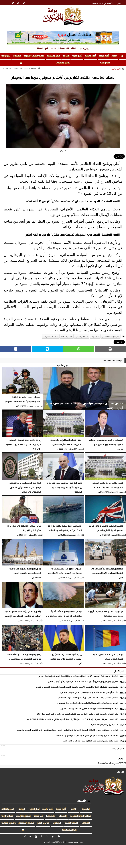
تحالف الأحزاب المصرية (34, 56)
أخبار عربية (104, 56)
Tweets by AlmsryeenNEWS (112, 763)
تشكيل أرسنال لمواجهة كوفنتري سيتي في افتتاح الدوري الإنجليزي (88, 692)
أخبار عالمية (90, 56)
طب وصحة (105, 63)
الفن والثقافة (53, 56)
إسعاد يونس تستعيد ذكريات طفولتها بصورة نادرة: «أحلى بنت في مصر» (87, 703)
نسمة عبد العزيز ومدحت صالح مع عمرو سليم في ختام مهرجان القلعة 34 (87, 735)
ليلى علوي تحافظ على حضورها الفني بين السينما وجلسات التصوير (89, 708)
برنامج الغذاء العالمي (110, 336)
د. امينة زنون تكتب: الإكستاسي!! (104, 724)
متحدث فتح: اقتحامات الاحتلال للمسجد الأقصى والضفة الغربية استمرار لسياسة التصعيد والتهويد (76, 687)
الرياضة (66, 56)
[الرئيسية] (122, 56)
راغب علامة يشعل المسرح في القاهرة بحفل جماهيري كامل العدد (90, 741)
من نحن (120, 771)
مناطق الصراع (80, 336)
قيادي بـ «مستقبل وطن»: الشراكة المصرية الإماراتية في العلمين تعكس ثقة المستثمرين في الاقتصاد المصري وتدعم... (67, 730)
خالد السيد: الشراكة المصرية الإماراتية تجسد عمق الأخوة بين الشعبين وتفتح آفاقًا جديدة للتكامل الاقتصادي (72, 719)
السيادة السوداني (49, 336)
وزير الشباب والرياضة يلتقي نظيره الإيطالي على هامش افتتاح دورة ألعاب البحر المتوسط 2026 (77, 714)
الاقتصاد (17, 56)
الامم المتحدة (66, 336)
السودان (94, 336)
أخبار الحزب (77, 56)
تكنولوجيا (5, 56)
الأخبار (114, 56)
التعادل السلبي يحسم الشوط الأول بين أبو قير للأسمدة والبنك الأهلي (88, 697)
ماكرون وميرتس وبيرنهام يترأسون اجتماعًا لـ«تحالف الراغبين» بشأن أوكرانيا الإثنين (83, 681)
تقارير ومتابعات (63, 63)
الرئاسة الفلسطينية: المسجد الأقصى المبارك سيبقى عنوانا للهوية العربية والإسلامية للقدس (78, 676)
